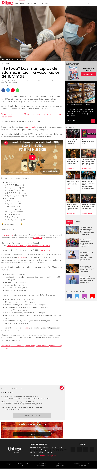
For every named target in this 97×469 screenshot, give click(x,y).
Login (88, 3)
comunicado (31, 127)
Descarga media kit (23, 464)
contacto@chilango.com (48, 456)
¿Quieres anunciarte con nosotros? (82, 464)
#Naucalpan (8, 235)
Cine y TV (40, 3)
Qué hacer (33, 3)
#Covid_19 (37, 238)
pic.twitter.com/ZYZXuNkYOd (38, 246)
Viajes (46, 3)
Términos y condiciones (41, 464)
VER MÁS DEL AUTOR (32, 415)
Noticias (22, 3)
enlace (26, 328)
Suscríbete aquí (88, 74)
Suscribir (32, 434)
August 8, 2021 (46, 250)
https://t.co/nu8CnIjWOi (16, 246)
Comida (28, 3)
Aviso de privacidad (60, 464)
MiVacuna (22, 257)
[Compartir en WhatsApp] (17, 90)
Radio (16, 3)
